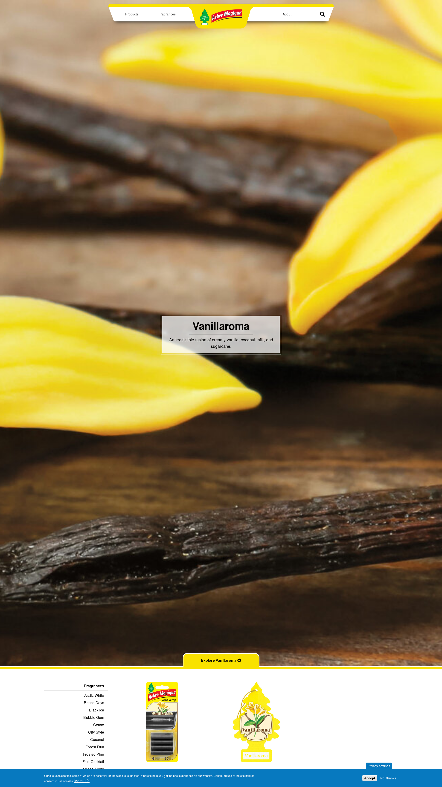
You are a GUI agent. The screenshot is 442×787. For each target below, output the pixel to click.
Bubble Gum (93, 717)
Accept (369, 778)
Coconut (97, 739)
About (287, 14)
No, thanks (388, 778)
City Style (96, 732)
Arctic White (94, 695)
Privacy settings (378, 766)
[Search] (322, 14)
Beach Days (94, 702)
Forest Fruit (94, 746)
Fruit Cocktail (93, 761)
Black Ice (96, 710)
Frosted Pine (93, 754)
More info (82, 780)
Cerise (98, 724)
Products (131, 14)
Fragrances (167, 14)
